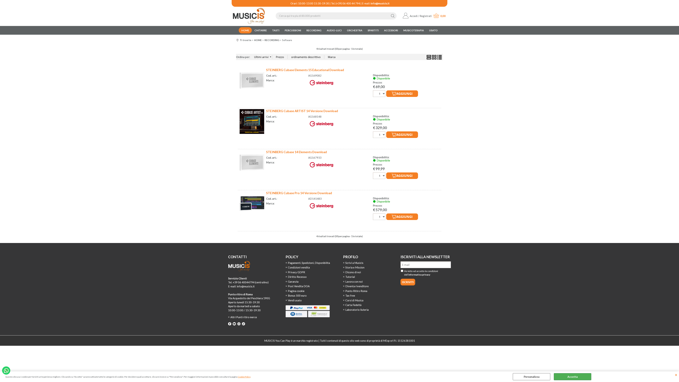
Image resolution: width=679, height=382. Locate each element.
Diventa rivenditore (357, 286)
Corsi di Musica (354, 300)
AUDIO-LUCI (334, 30)
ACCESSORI (391, 30)
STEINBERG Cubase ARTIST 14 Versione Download (302, 111)
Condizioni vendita (299, 267)
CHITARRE (260, 30)
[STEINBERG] (321, 86)
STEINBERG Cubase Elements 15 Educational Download (305, 70)
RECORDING (313, 30)
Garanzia (293, 281)
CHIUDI (676, 375)
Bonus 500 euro (297, 295)
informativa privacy (419, 274)
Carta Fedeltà (353, 304)
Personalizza (531, 376)
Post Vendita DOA (299, 286)
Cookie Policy (244, 376)
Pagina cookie (296, 291)
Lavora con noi (354, 281)
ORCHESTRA (354, 30)
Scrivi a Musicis (354, 262)
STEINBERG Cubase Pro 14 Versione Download (299, 193)
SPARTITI (373, 30)
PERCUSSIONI (293, 30)
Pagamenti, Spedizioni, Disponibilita (309, 262)
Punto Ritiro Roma (356, 291)
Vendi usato (295, 300)
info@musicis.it (380, 3)
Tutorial (350, 276)
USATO (433, 30)
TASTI (275, 30)
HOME (245, 30)
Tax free (350, 295)
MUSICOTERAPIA (413, 30)
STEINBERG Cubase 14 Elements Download (296, 152)
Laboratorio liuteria (357, 309)
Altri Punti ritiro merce (243, 317)
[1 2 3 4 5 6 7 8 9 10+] (379, 94)
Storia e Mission (354, 267)
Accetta (572, 376)
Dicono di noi (353, 272)
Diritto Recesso (297, 276)
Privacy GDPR (296, 272)
